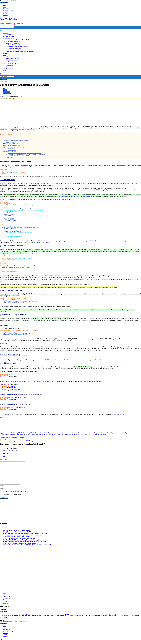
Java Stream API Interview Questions (15, 45)
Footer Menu (3, 623)
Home (4, 5)
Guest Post (5, 15)
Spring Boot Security (43, 242)
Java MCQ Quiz (6, 53)
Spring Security (7, 93)
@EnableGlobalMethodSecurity (12, 144)
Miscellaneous (9, 68)
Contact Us (5, 13)
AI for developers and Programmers (10, 615)
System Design (3, 617)
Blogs (4, 70)
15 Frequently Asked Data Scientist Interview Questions (19, 51)
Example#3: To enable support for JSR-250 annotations (21, 155)
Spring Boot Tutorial (8, 34)
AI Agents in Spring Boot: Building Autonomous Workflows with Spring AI (24, 541)
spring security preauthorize (98, 434)
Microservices (86, 615)
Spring (5, 90)
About (4, 7)
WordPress (10, 622)
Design (33, 615)
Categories (3, 609)
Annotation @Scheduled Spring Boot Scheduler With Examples (17, 441)
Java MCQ (76, 615)
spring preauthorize (69, 434)
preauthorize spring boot (23, 434)
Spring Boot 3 (123, 615)
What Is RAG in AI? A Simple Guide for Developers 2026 (19, 538)
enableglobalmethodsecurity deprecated (120, 433)
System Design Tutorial (11, 63)
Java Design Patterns (11, 61)
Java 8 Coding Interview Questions (14, 41)
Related (10, 157)
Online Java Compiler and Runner (14, 58)
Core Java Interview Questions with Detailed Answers (19, 39)
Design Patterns (38, 615)
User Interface (9, 65)
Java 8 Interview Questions (12, 43)
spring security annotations (82, 434)
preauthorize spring (10, 434)
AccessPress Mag (23, 622)
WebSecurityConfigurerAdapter (105, 190)
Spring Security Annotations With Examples (16, 140)
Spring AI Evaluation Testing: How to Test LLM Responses (19, 532)
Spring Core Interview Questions (14, 48)
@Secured (89, 433)
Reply (4, 456)
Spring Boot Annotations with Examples (125, 128)
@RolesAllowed (82, 433)
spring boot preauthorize (38, 434)
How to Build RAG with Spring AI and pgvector (16, 536)
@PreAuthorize (11, 148)
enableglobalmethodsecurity (100, 433)
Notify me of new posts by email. (12, 495)
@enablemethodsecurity (11, 433)
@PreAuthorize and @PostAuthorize (14, 147)
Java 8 (71, 615)
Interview (61, 615)
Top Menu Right (4, 2)
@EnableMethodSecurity (11, 151)
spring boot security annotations (54, 434)
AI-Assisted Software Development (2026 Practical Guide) (19, 543)
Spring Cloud (130, 615)
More (4, 55)
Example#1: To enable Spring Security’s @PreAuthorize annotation (24, 153)
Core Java (5, 33)
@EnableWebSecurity (10, 142)
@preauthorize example (55, 433)
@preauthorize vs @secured (69, 433)
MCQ (80, 615)
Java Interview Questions (9, 38)
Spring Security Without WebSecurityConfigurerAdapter (73, 196)
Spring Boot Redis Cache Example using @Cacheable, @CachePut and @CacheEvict (27, 545)
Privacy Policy (6, 8)
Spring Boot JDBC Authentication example (98, 241)
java (6, 81)
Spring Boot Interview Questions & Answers (17, 46)
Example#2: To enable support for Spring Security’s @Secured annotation (26, 154)
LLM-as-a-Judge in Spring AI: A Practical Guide (16, 530)
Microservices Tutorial (8, 36)
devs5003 (4, 96)
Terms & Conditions (8, 10)
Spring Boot (6, 92)
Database (8, 67)
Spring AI (8, 56)
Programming (94, 615)
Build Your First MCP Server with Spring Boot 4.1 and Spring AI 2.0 (22, 540)
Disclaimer (5, 12)
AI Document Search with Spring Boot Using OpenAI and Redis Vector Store (25, 533)
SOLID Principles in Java (12, 60)
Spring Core (136, 615)
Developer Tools (54, 615)
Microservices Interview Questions (14, 50)
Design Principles (46, 615)
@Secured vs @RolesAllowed (12, 145)
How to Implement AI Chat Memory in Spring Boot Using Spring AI (22, 535)
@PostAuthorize (12, 150)
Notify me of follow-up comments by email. (15, 491)
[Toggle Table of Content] (1, 138)
